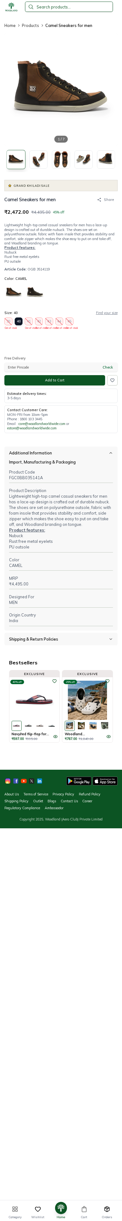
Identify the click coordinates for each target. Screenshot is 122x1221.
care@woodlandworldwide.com (41, 424)
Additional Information (30, 452)
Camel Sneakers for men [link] (68, 25)
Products (30, 25)
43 (49, 322)
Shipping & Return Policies (33, 639)
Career (87, 801)
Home (10, 25)
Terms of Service (35, 794)
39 (8, 322)
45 (69, 322)
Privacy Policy (63, 794)
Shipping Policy (16, 801)
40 (19, 321)
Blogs (52, 801)
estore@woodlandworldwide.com (32, 428)
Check (108, 367)
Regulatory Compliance (22, 808)
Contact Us (69, 801)
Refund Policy (89, 794)
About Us (11, 794)
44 (59, 322)
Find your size (107, 313)
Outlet (38, 801)
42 (39, 322)
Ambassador (54, 808)
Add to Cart (54, 380)
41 (29, 322)
